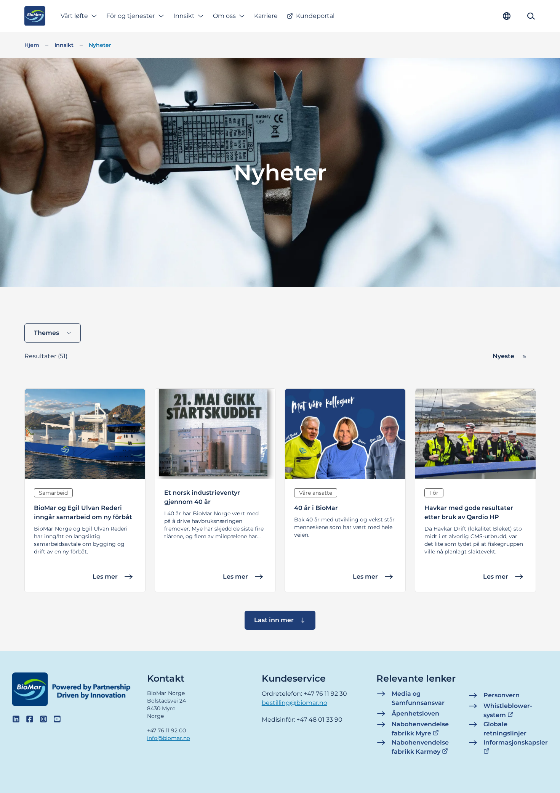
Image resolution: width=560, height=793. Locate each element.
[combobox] (52, 333)
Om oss (224, 15)
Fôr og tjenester (130, 15)
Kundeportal (315, 15)
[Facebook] (30, 719)
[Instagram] (43, 719)
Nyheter (100, 45)
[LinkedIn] (16, 719)
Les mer (105, 576)
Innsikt (184, 15)
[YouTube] (57, 719)
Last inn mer (274, 620)
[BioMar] (34, 16)
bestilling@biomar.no (294, 702)
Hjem (31, 45)
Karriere (266, 15)
